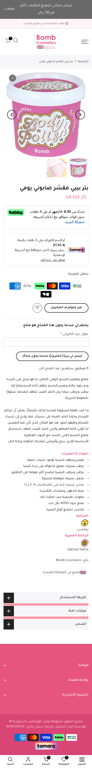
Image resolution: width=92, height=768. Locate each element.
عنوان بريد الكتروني (74, 334)
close (10, 9)
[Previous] (80, 114)
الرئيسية (83, 61)
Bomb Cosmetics (69, 560)
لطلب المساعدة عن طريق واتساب (43, 23)
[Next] (12, 114)
